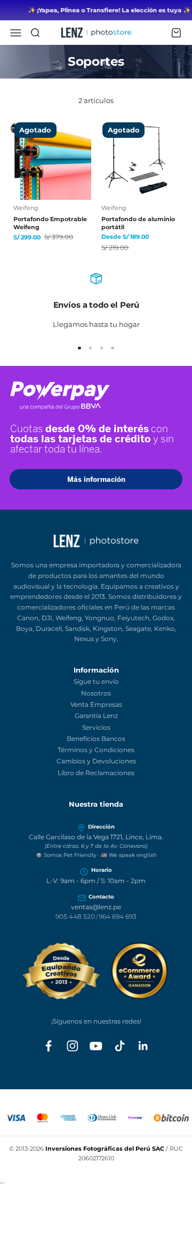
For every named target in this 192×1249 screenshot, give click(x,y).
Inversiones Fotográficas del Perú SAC (104, 1148)
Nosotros (96, 693)
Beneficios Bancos (96, 739)
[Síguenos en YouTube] (96, 1046)
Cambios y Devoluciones (96, 761)
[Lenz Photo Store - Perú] (96, 541)
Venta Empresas (96, 704)
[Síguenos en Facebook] (48, 1046)
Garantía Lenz (96, 716)
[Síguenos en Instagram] (72, 1046)
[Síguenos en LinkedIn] (143, 1046)
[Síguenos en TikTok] (120, 1046)
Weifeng (25, 208)
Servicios (96, 727)
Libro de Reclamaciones (96, 773)
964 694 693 (118, 916)
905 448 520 (75, 916)
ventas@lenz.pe (96, 907)
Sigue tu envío (96, 681)
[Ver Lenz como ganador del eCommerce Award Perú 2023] (96, 971)
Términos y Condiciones (96, 750)
